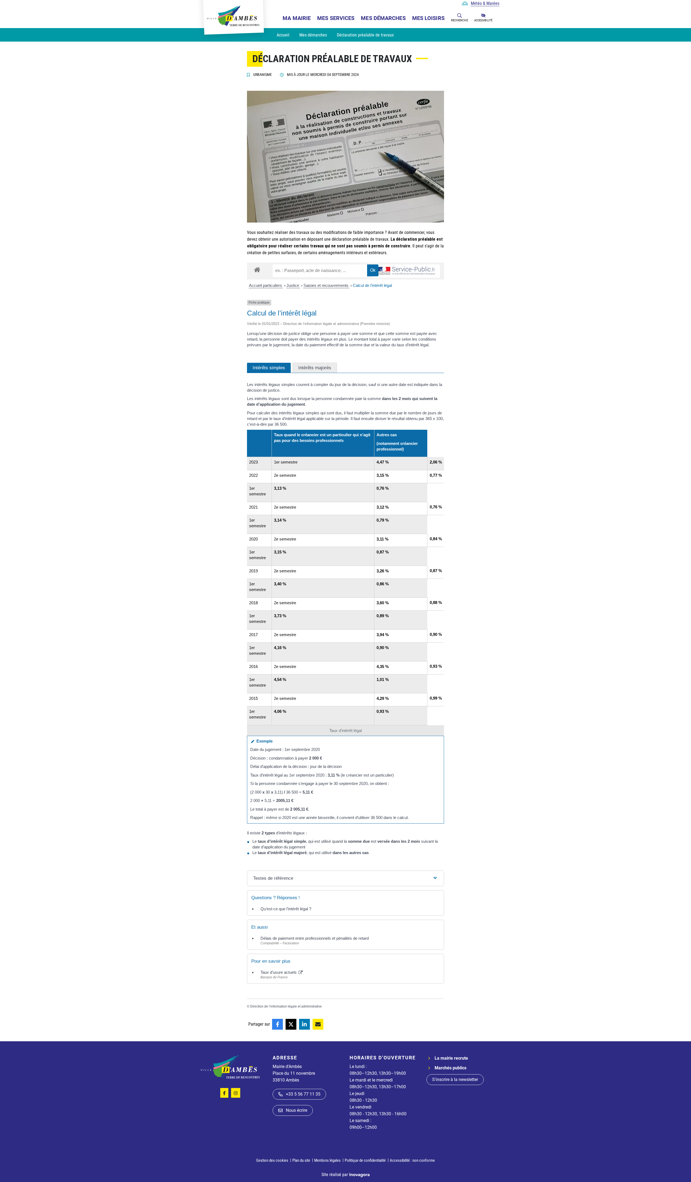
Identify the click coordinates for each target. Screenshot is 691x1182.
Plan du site (301, 1160)
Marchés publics (450, 1067)
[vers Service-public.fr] (406, 271)
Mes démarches (383, 18)
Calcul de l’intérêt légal (372, 285)
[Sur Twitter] (291, 1024)
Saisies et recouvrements (326, 285)
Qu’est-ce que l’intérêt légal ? (285, 908)
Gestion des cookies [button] (272, 1160)
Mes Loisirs (428, 18)
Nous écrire (296, 1110)
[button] (459, 15)
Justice (293, 285)
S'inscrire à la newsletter (455, 1079)
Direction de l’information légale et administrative (286, 1006)
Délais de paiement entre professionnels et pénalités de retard (314, 938)
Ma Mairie (297, 18)
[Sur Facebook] (277, 1024)
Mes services (335, 18)
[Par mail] (318, 1024)
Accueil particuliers (266, 285)
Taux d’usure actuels (279, 972)
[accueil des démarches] (257, 268)
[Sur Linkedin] (304, 1024)
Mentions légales (327, 1160)
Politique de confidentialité (365, 1160)
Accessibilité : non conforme (412, 1160)
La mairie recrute (451, 1058)
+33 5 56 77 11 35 (303, 1094)
